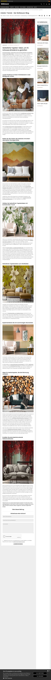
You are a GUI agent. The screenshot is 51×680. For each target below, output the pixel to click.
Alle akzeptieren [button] (40, 673)
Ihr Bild (17, 7)
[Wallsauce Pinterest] (39, 16)
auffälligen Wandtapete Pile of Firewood (20, 417)
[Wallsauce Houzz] (44, 16)
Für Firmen (23, 7)
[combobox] (48, 671)
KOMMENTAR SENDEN (18, 544)
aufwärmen (31, 364)
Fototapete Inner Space (15, 365)
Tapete (12, 7)
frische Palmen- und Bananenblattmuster (14, 247)
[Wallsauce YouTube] (49, 16)
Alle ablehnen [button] (40, 676)
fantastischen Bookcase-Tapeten (14, 429)
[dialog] (25, 674)
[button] (17, 678)
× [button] (49, 670)
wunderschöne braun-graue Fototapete (13, 126)
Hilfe (35, 7)
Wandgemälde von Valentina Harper (15, 313)
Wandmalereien (4, 7)
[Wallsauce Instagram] (42, 16)
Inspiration (30, 7)
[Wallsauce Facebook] (47, 16)
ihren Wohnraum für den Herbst (17, 364)
